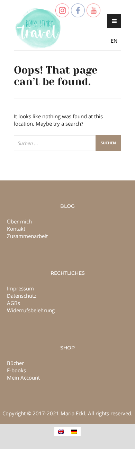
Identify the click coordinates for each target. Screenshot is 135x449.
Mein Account (23, 377)
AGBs (13, 302)
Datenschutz (21, 295)
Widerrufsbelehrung (31, 310)
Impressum (20, 288)
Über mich (19, 221)
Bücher (15, 362)
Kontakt (16, 228)
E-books (16, 370)
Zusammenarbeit (27, 235)
